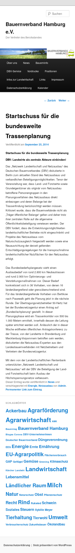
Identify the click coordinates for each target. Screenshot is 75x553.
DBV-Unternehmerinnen (37, 434)
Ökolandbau (56, 524)
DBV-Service (14, 71)
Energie (32, 386)
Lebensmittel (17, 477)
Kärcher (10, 470)
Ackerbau (16, 410)
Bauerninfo (42, 62)
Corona (18, 434)
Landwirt (20, 470)
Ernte (34, 446)
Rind (24, 502)
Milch (54, 485)
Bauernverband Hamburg (43, 428)
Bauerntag (11, 429)
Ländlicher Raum (26, 485)
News (26, 62)
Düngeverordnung (53, 439)
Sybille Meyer (43, 510)
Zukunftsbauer (37, 524)
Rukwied (36, 503)
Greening (44, 461)
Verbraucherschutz (17, 524)
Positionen (51, 71)
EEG (8, 447)
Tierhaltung (19, 517)
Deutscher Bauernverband (21, 440)
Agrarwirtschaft (28, 419)
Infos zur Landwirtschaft (20, 79)
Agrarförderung (48, 410)
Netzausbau (46, 386)
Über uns (12, 62)
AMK (54, 421)
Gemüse (31, 461)
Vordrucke (33, 71)
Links (42, 79)
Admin (62, 386)
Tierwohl (40, 517)
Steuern (27, 509)
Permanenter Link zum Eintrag (24, 389)
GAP (9, 461)
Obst (39, 494)
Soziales (12, 509)
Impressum (57, 79)
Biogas (9, 434)
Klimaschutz (59, 461)
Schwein (49, 502)
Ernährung (49, 446)
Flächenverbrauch (55, 455)
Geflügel (18, 461)
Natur (12, 493)
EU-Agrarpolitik (25, 454)
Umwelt (58, 517)
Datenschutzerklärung (19, 88)
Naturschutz (26, 495)
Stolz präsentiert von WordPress (52, 545)
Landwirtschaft (46, 469)
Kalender (43, 88)
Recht (11, 502)
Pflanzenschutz (53, 495)
